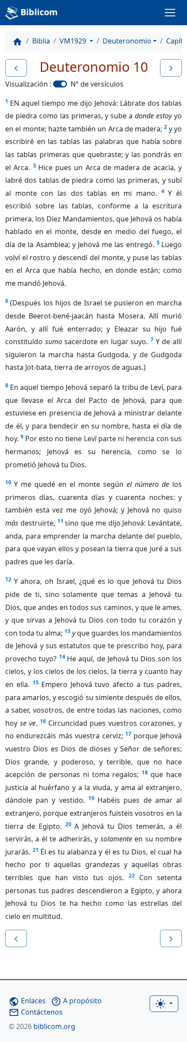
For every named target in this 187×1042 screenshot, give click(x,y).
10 (8, 482)
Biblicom (38, 12)
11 (60, 521)
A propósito (76, 1000)
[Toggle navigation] (170, 12)
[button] (16, 68)
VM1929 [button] (74, 41)
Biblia (41, 41)
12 (8, 579)
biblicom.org (42, 1026)
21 (36, 850)
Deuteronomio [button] (127, 41)
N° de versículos (97, 84)
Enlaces (27, 1000)
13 (67, 631)
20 (68, 824)
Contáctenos (36, 1012)
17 (128, 733)
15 (36, 682)
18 (145, 772)
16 (43, 721)
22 (132, 875)
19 (91, 798)
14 (62, 656)
